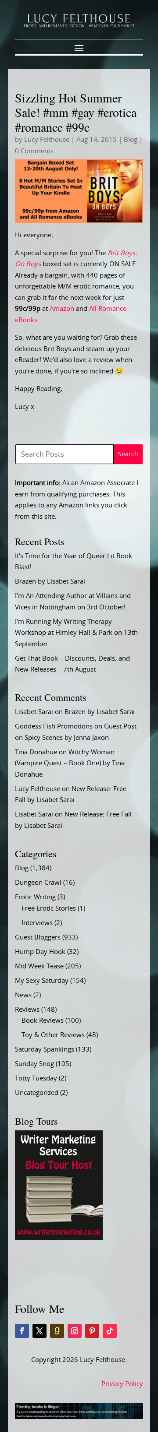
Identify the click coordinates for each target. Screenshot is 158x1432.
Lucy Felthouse (46, 140)
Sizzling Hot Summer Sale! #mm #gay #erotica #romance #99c (75, 112)
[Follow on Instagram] (75, 1331)
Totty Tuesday (36, 1078)
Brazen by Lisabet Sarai (50, 581)
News (23, 995)
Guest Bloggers (38, 937)
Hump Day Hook (40, 952)
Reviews (27, 1009)
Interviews (37, 923)
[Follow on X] (39, 1331)
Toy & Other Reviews (53, 1035)
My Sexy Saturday (41, 981)
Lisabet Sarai (34, 712)
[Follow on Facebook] (22, 1331)
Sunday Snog (34, 1064)
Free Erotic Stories (49, 908)
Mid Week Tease (39, 966)
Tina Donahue (36, 752)
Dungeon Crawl (38, 883)
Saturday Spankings (44, 1049)
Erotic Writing (35, 897)
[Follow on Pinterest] (92, 1331)
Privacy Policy (122, 1384)
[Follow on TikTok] (110, 1331)
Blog (130, 140)
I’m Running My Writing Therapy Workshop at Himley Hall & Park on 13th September (76, 633)
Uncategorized (36, 1093)
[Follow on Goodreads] (57, 1331)
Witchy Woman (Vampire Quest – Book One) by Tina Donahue (70, 763)
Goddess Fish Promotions (54, 726)
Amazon (62, 309)
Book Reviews (43, 1020)
